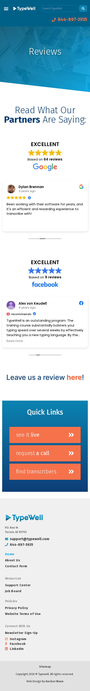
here (74, 377)
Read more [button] (15, 341)
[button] (6, 8)
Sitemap (45, 666)
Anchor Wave (55, 681)
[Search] (83, 8)
